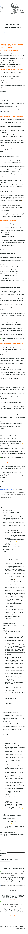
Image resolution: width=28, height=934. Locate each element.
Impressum (18, 928)
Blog (12, 5)
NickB (4, 623)
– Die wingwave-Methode (17, 489)
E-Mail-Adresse (3, 853)
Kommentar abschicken (5, 861)
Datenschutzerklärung (19, 124)
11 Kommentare (15, 30)
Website (1, 855)
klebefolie (4, 544)
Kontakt (13, 14)
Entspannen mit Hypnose (18, 8)
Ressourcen (14, 6)
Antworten (5, 529)
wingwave (8, 207)
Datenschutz (23, 928)
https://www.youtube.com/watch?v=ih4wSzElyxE (15, 652)
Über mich (14, 4)
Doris (6, 802)
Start (12, 3)
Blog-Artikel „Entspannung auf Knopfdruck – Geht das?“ (11, 475)
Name (1, 850)
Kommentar (2, 837)
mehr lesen (13, 884)
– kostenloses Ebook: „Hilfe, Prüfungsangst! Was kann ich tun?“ (11, 491)
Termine (13, 13)
